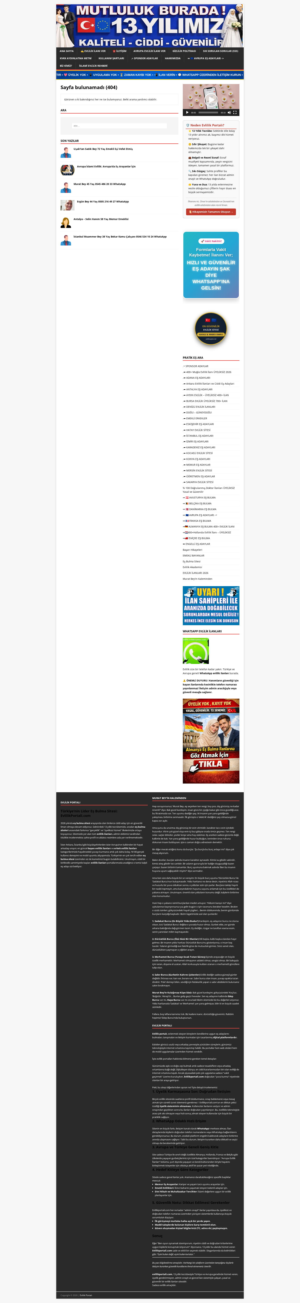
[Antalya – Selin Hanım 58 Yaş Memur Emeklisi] (66, 226)
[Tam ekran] (235, 112)
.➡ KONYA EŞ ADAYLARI (196, 459)
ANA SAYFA (67, 51)
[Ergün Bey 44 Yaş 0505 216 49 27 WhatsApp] (67, 208)
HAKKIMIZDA (173, 58)
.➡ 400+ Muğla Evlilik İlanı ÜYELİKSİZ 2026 (207, 372)
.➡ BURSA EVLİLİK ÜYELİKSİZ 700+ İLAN (205, 401)
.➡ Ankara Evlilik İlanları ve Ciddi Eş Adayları (208, 383)
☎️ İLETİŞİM (119, 51)
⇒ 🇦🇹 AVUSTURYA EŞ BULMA (199, 497)
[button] (211, 100)
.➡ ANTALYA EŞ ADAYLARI (197, 389)
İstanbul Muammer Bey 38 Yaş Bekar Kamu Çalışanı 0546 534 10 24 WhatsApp (120, 236)
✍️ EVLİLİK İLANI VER (93, 51)
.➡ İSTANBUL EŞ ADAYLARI (198, 435)
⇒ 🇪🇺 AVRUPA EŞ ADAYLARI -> (206, 58)
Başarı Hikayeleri (192, 549)
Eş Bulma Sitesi (192, 561)
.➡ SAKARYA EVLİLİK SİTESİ (198, 482)
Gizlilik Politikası (184, 51)
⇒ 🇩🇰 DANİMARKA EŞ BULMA (199, 509)
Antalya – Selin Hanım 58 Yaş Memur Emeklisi (101, 219)
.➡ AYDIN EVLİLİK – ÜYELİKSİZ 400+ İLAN (206, 395)
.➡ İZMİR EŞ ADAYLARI (196, 441)
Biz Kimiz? (66, 65)
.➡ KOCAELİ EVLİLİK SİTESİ (198, 453)
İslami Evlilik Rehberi (93, 65)
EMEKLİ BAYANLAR (193, 555)
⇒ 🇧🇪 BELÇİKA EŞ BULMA (197, 503)
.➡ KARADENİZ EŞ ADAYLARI (199, 447)
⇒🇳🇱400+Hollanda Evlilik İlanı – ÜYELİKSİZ (207, 532)
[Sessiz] (229, 112)
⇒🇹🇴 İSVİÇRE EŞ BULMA (196, 538)
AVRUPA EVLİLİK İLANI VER (149, 51)
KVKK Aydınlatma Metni (75, 58)
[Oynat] (187, 112)
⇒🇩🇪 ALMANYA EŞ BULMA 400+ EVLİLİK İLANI (209, 526)
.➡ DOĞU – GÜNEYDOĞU (197, 412)
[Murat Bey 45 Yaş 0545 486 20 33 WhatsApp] (66, 191)
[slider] (208, 112)
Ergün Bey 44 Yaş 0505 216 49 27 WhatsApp (103, 201)
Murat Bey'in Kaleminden (197, 578)
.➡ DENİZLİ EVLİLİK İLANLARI (199, 406)
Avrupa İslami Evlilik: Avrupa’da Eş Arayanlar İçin (106, 166)
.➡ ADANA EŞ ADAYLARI (196, 377)
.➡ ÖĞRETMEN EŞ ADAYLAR (199, 476)
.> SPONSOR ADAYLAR (144, 58)
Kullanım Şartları (111, 58)
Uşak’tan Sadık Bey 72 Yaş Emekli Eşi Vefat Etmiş (103, 149)
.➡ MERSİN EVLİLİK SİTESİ (197, 470)
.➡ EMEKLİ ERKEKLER (195, 418)
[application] (211, 100)
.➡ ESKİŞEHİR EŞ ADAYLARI (198, 424)
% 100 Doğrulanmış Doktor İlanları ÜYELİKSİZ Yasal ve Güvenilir (209, 489)
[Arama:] (119, 126)
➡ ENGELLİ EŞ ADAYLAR (196, 544)
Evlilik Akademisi (192, 567)
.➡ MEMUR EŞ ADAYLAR (196, 464)
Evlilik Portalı (86, 1295)
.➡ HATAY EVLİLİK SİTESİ (196, 430)
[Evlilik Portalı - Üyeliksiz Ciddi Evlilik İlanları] (149, 45)
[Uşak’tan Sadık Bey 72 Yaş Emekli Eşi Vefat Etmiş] (66, 155)
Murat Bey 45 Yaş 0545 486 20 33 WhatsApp (100, 184)
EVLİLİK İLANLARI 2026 (195, 573)
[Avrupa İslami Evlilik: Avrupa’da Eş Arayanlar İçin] (67, 173)
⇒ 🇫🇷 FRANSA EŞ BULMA (197, 520)
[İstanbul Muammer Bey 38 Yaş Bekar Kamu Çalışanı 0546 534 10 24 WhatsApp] (66, 243)
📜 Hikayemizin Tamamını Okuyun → (211, 211)
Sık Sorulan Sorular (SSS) (220, 51)
